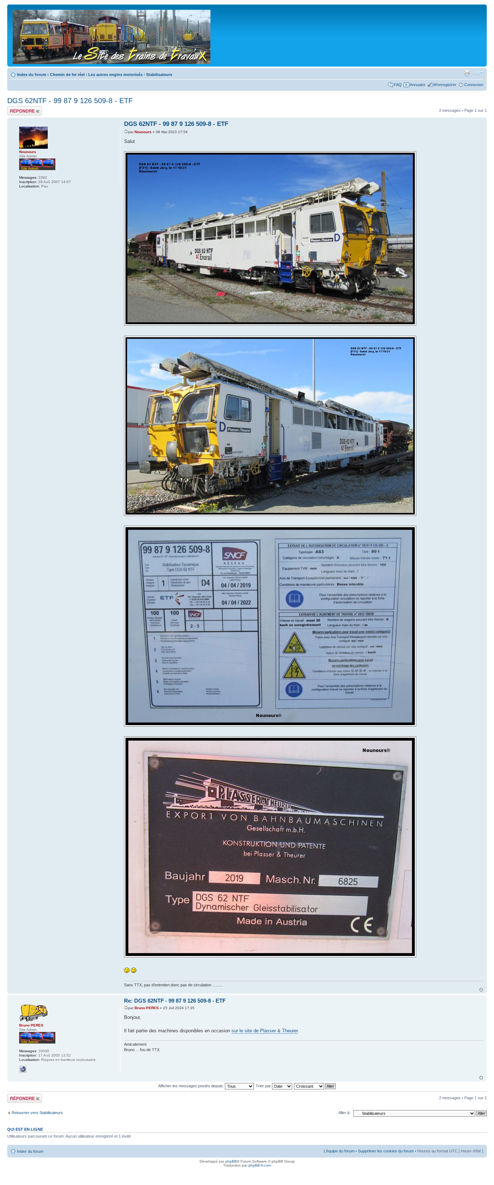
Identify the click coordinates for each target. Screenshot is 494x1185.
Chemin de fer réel (67, 74)
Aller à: (344, 1112)
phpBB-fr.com (259, 1165)
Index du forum (31, 74)
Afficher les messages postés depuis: (191, 1086)
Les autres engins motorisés (115, 74)
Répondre (16, 108)
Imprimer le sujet (467, 73)
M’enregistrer (444, 84)
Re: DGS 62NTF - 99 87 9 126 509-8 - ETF (175, 1001)
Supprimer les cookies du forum (386, 1151)
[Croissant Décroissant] (315, 1086)
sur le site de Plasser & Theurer (264, 1030)
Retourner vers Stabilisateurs (37, 1112)
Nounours (143, 132)
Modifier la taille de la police (478, 73)
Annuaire (417, 84)
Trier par (264, 1086)
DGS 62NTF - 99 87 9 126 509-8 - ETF (70, 101)
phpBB (231, 1161)
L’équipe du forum (339, 1151)
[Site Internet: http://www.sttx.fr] (22, 1069)
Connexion (473, 84)
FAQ (398, 84)
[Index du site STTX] (112, 35)
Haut (481, 990)
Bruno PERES (147, 1008)
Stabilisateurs (159, 74)
